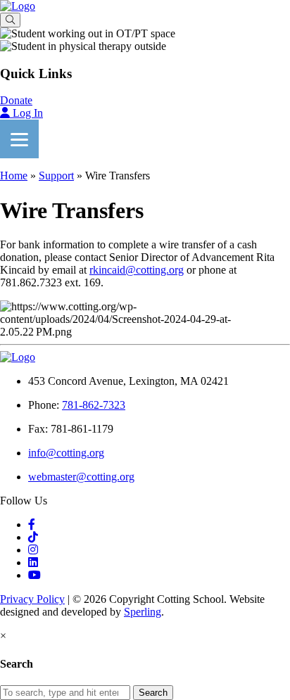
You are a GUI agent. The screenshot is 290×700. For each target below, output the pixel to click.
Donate (16, 100)
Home (13, 176)
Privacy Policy (32, 599)
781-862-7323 (93, 405)
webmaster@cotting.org (81, 477)
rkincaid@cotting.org (136, 270)
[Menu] (19, 139)
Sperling (142, 612)
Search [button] (153, 692)
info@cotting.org (66, 453)
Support (56, 176)
